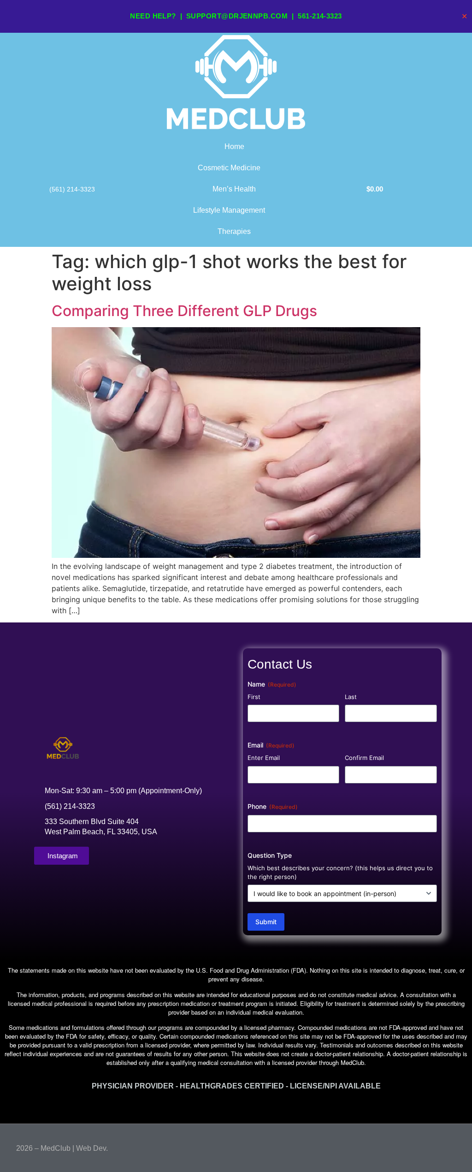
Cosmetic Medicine (229, 168)
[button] (236, 1106)
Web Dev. (92, 1148)
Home (234, 146)
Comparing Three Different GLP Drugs (184, 311)
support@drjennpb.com (237, 16)
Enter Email (264, 757)
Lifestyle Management (229, 210)
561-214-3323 (320, 16)
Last (351, 696)
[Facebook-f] (434, 1146)
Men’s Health (234, 189)
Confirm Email (364, 757)
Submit (266, 922)
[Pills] (452, 1146)
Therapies (234, 231)
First (254, 696)
